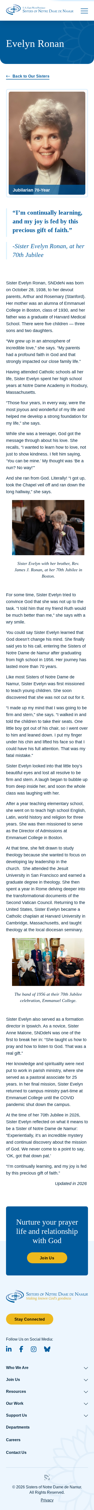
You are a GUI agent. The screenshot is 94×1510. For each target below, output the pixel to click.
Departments (18, 1427)
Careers (13, 1440)
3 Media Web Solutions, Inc (47, 1477)
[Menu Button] (84, 11)
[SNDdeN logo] (47, 1293)
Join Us (47, 1258)
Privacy (47, 1500)
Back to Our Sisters (31, 76)
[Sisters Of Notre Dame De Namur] (40, 9)
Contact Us (16, 1452)
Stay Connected (29, 1319)
